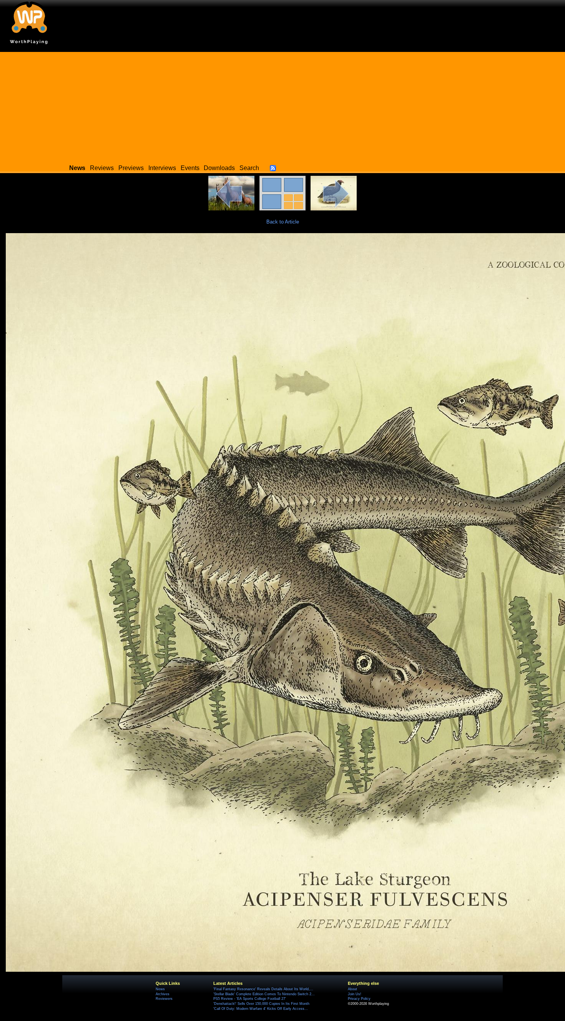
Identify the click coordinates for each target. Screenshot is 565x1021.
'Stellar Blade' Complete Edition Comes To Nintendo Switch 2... (264, 994)
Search (249, 168)
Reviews (102, 168)
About (352, 989)
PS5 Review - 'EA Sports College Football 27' (249, 999)
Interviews (162, 168)
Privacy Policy (359, 999)
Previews (131, 168)
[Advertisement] (282, 106)
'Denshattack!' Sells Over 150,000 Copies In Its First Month (261, 1004)
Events (190, 168)
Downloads (219, 168)
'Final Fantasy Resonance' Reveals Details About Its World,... (263, 989)
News (160, 989)
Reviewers (164, 999)
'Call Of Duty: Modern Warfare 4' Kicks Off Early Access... (260, 1009)
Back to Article (282, 222)
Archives (163, 994)
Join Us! (354, 994)
